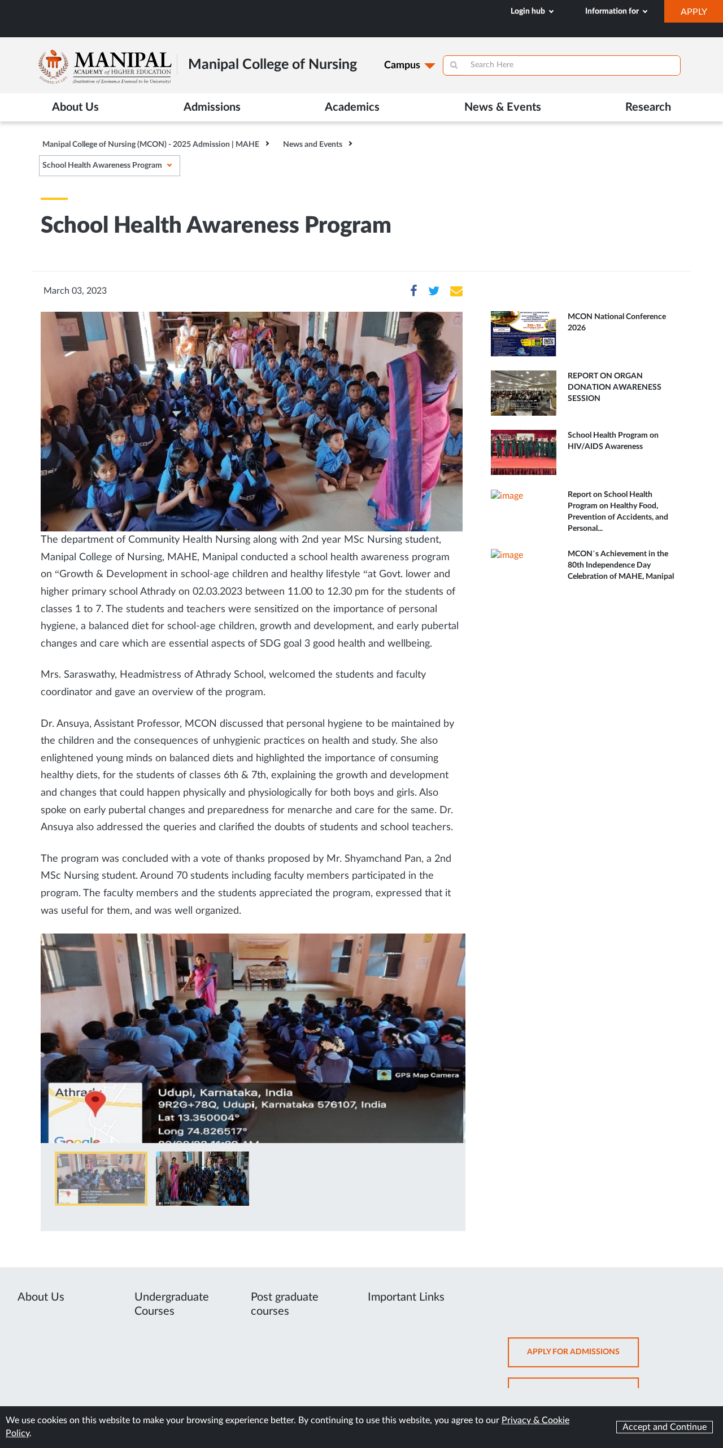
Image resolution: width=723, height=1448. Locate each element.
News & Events (502, 107)
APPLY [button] (702, 15)
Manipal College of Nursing (55, 31)
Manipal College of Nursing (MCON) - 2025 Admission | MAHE (150, 145)
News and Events (312, 145)
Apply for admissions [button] (583, 1357)
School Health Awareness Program (102, 165)
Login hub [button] (529, 11)
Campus (402, 65)
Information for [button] (613, 11)
